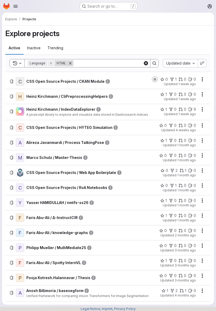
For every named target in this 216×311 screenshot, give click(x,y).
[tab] (14, 48)
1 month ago (186, 145)
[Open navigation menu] (15, 6)
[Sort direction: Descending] (202, 63)
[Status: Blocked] (155, 79)
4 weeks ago (186, 130)
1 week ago (187, 84)
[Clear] (146, 63)
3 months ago (185, 250)
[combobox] (180, 63)
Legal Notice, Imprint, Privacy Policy (108, 309)
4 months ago (185, 295)
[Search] (154, 63)
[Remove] (70, 63)
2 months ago (185, 235)
